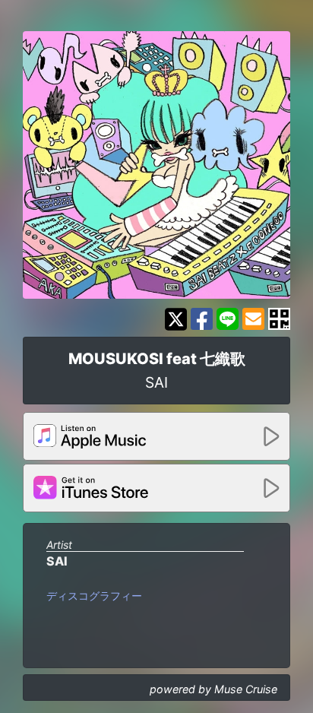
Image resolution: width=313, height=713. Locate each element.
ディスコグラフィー (94, 595)
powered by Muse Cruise (213, 689)
